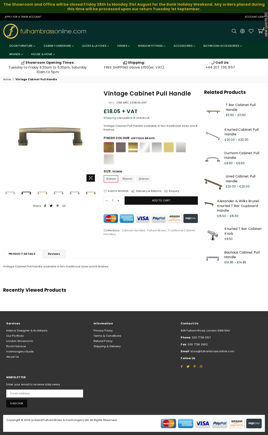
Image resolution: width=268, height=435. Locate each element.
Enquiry (174, 191)
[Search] (234, 31)
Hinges (122, 46)
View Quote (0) (266, 24)
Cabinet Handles (133, 230)
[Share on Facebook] (45, 206)
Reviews (54, 254)
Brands (15, 54)
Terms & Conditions (107, 336)
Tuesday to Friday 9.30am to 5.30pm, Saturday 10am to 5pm (48, 67)
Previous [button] (6, 136)
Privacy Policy (103, 331)
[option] (48, 67)
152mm (127, 179)
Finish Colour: (129, 138)
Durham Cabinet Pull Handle (241, 155)
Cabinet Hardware (58, 46)
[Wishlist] (251, 31)
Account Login (255, 16)
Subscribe (16, 403)
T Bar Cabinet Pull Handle (241, 107)
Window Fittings (150, 46)
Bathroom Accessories (222, 46)
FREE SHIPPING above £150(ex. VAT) (134, 65)
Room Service (16, 346)
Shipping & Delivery (107, 346)
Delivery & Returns (148, 191)
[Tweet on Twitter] (51, 206)
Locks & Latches (94, 46)
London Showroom (19, 341)
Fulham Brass (156, 230)
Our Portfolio (15, 336)
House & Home (42, 54)
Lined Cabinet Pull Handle (241, 178)
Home (7, 79)
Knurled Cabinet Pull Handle (241, 132)
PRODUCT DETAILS (22, 254)
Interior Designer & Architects (27, 331)
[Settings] (242, 31)
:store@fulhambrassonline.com (211, 351)
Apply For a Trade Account (22, 16)
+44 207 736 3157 (220, 65)
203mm (144, 179)
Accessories (183, 46)
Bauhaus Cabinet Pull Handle (242, 254)
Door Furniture (21, 46)
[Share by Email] (64, 206)
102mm (111, 179)
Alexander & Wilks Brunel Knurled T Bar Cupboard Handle (238, 206)
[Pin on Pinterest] (57, 206)
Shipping (110, 118)
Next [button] (93, 136)
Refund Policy (103, 341)
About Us (12, 357)
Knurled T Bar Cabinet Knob (243, 231)
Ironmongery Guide (20, 351)
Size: (113, 171)
